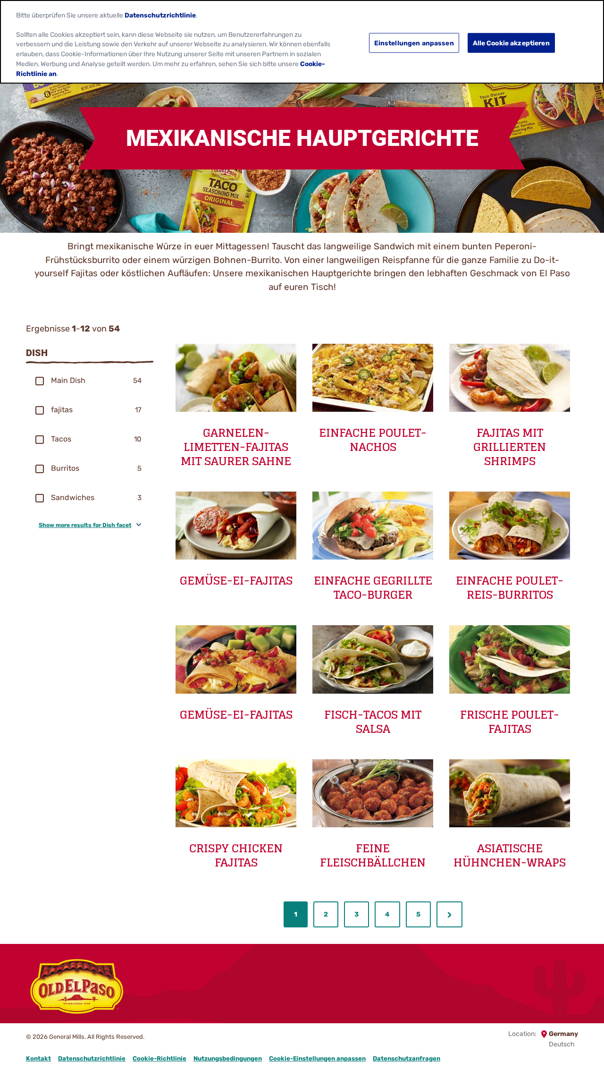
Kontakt (38, 1058)
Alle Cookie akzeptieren (511, 42)
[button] (39, 381)
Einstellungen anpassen (414, 42)
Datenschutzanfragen (406, 1058)
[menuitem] (295, 914)
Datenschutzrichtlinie (92, 1058)
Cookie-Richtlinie (159, 1058)
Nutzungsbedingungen (227, 1058)
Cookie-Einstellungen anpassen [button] (317, 1058)
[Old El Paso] (76, 987)
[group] (89, 380)
